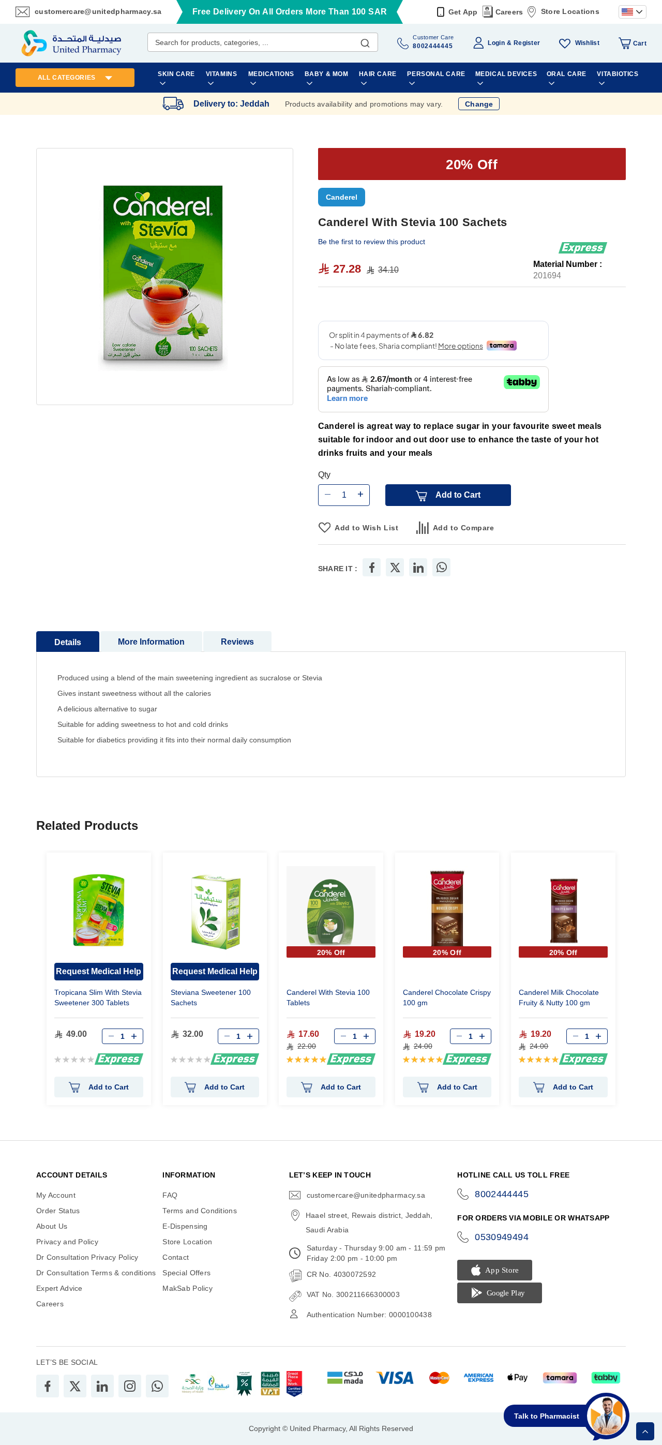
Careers (509, 12)
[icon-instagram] (129, 1386)
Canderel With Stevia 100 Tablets (328, 997)
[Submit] (365, 41)
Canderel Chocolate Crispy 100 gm (447, 997)
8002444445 (502, 1194)
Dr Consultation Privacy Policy (87, 1257)
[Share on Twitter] (395, 567)
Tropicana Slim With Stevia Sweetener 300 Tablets (98, 997)
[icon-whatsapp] (157, 1386)
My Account (56, 1195)
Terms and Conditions (199, 1210)
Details (67, 642)
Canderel (341, 197)
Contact (175, 1257)
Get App (463, 12)
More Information (151, 641)
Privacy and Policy (67, 1242)
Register (527, 43)
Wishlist (587, 43)
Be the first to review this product (371, 241)
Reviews (237, 641)
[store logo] (71, 43)
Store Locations (570, 11)
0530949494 (502, 1237)
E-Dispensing (184, 1226)
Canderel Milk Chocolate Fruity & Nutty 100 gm (559, 997)
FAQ (169, 1195)
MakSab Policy (187, 1288)
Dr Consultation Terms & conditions (96, 1273)
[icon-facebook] (47, 1386)
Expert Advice (59, 1288)
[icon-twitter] (75, 1386)
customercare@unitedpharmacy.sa (98, 11)
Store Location (187, 1242)
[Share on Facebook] (372, 567)
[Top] (645, 1431)
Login (496, 43)
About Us (51, 1226)
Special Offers (186, 1273)
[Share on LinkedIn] (418, 567)
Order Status (58, 1210)
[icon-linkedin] (102, 1386)
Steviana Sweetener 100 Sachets (211, 997)
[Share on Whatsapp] (442, 567)
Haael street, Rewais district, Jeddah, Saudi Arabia (369, 1222)
